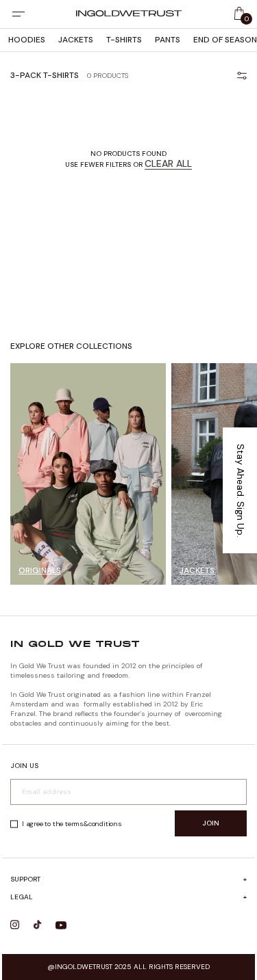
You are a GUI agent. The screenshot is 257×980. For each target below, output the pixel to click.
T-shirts (124, 39)
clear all (168, 163)
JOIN (210, 823)
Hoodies (26, 39)
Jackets (75, 39)
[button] (240, 490)
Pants (167, 39)
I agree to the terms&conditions (72, 823)
